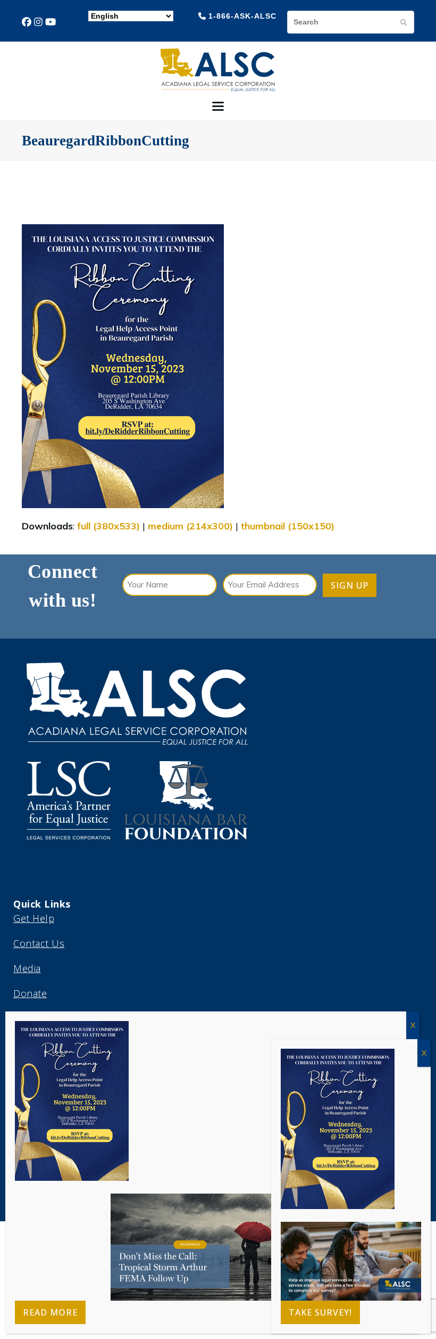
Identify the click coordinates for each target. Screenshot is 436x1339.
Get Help (33, 918)
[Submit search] (403, 22)
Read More (50, 1312)
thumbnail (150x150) (287, 526)
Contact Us (38, 943)
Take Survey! (320, 1312)
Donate (30, 993)
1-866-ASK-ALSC (242, 16)
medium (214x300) (190, 526)
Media (27, 968)
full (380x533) (108, 526)
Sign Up (349, 585)
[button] (218, 106)
